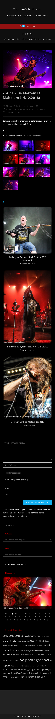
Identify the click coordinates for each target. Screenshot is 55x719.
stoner (12, 677)
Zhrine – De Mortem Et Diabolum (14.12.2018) (33, 39)
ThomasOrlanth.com (27, 9)
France (14, 650)
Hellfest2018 (40, 655)
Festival (40, 109)
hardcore (23, 651)
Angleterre (45, 636)
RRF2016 (6, 677)
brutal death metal (24, 641)
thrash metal (34, 676)
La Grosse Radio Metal (32, 135)
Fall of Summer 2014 (15, 646)
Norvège (26, 669)
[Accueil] (5, 39)
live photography (33, 659)
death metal (37, 640)
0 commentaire (13, 112)
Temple (24, 677)
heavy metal (30, 651)
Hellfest (37, 650)
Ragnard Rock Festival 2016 (41, 673)
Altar (38, 636)
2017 (11, 635)
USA (43, 676)
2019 (23, 635)
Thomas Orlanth (13, 106)
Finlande (39, 646)
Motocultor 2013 (16, 666)
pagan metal (36, 669)
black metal (10, 640)
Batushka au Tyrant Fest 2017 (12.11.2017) (27, 346)
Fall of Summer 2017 (29, 646)
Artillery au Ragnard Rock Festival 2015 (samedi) (27, 258)
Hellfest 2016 (20, 655)
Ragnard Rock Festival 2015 (20, 673)
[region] (27, 600)
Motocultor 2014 (30, 666)
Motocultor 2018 (15, 669)
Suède (17, 676)
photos (45, 670)
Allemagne (31, 636)
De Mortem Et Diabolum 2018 (19, 109)
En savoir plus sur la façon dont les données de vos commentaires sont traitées (26, 512)
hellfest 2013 (46, 651)
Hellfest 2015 (9, 654)
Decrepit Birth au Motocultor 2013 (27, 421)
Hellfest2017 (30, 654)
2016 (5, 635)
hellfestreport (12, 660)
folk (44, 645)
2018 (17, 635)
